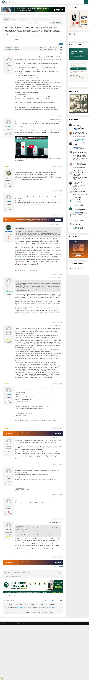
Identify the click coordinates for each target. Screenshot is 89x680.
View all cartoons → (71, 113)
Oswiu (12, 49)
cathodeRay (9, 231)
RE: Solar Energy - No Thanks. (79, 208)
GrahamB (9, 63)
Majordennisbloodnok (79, 188)
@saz (16, 500)
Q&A (57, 2)
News (69, 2)
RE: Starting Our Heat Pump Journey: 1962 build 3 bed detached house (79, 174)
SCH (75, 179)
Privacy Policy (77, 623)
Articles (51, 2)
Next (61, 43)
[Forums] (4, 23)
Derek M (9, 505)
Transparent (77, 212)
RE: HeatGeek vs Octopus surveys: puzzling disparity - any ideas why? (80, 134)
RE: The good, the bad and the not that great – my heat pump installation (79, 165)
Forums (45, 2)
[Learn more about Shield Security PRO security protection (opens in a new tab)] (2, 677)
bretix (9, 475)
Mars (75, 160)
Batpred (76, 205)
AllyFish (9, 332)
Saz (9, 177)
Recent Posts (22, 19)
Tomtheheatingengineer (21, 607)
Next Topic (58, 572)
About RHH (76, 2)
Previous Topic (52, 572)
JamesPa (76, 129)
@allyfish (17, 440)
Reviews (63, 2)
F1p (75, 197)
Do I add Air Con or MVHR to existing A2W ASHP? (45, 607)
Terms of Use (84, 623)
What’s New (13, 19)
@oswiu (16, 196)
